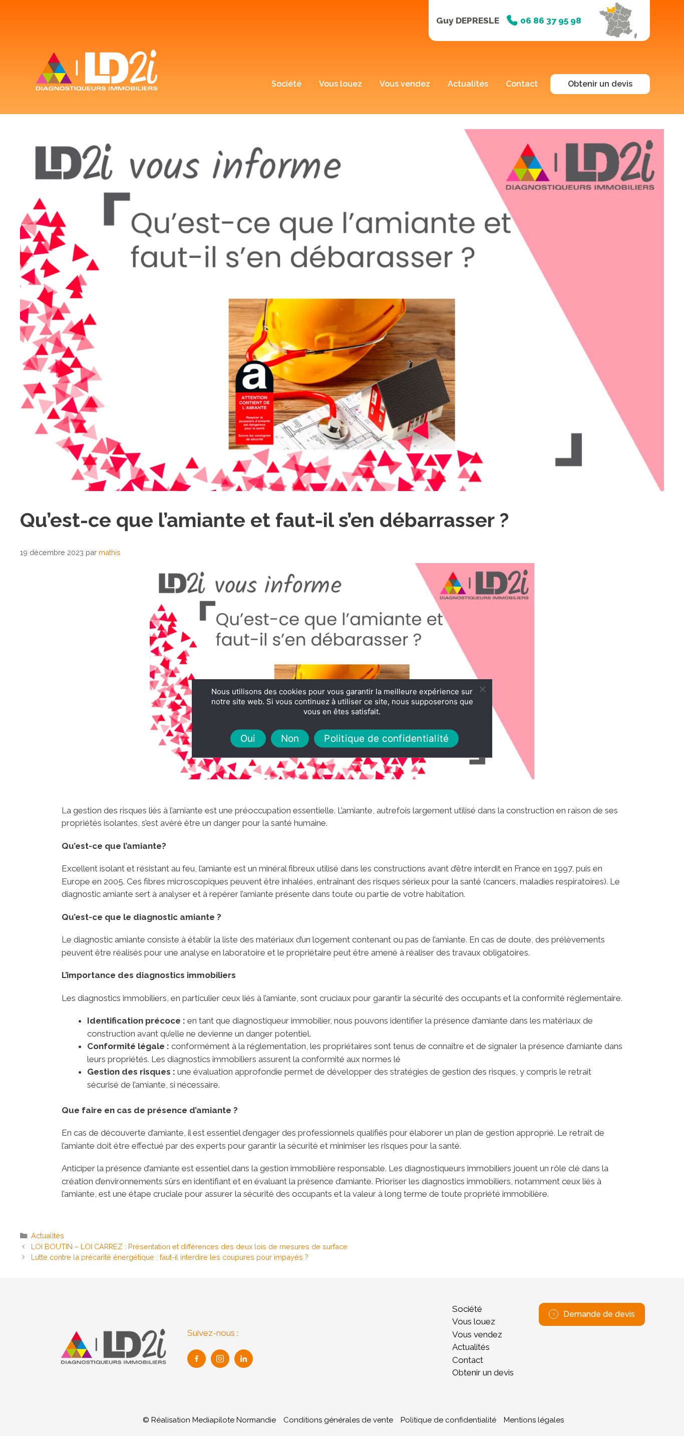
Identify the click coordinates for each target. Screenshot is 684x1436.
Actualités (468, 84)
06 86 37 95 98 (550, 21)
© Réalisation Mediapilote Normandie (209, 1419)
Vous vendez (405, 84)
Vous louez (340, 84)
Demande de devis (599, 1314)
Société (286, 84)
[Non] (482, 689)
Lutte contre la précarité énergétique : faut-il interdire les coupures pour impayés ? (169, 1257)
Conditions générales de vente (338, 1419)
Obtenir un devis (600, 84)
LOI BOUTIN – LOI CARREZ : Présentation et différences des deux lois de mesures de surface (189, 1246)
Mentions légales (534, 1419)
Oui (248, 738)
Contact (522, 84)
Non (290, 738)
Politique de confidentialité (448, 1419)
